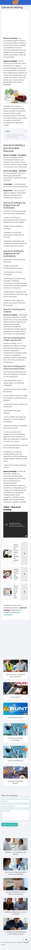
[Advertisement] (15, 22)
